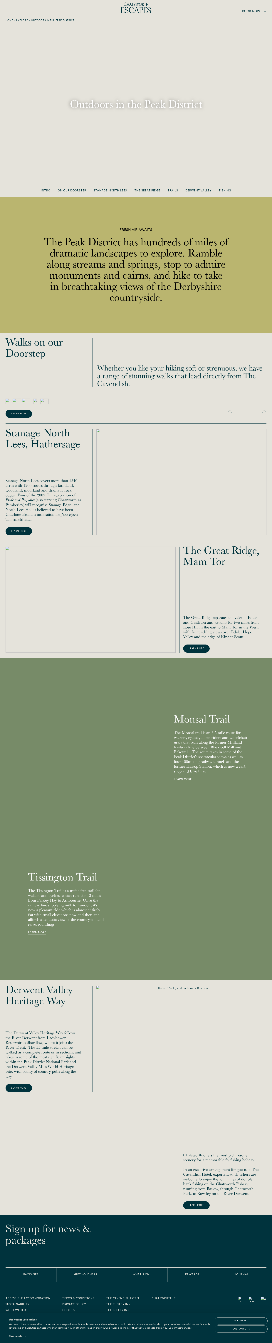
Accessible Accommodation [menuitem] (28, 1298)
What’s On (141, 1274)
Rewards (192, 1274)
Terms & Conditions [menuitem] (78, 1298)
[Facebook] (240, 1299)
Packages (30, 1274)
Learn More (18, 414)
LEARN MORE (196, 1205)
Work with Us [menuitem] (17, 1310)
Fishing (225, 191)
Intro (45, 191)
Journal (242, 1274)
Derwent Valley (198, 191)
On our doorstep (72, 191)
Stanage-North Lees (110, 191)
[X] (263, 1299)
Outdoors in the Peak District (52, 20)
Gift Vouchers (85, 1274)
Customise (239, 1329)
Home (9, 20)
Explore (22, 20)
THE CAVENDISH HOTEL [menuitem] (123, 1298)
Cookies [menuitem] (68, 1310)
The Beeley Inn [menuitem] (118, 1310)
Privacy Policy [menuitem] (74, 1304)
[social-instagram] (251, 1299)
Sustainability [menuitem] (18, 1304)
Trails (173, 191)
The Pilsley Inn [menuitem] (118, 1304)
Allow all (241, 1321)
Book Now (251, 11)
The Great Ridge (147, 191)
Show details (15, 1336)
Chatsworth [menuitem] (162, 1298)
